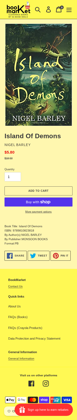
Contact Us (15, 286)
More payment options (38, 211)
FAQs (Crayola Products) (25, 328)
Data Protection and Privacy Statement (34, 338)
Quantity (10, 169)
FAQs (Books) (18, 317)
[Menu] (69, 9)
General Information (21, 358)
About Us (14, 306)
